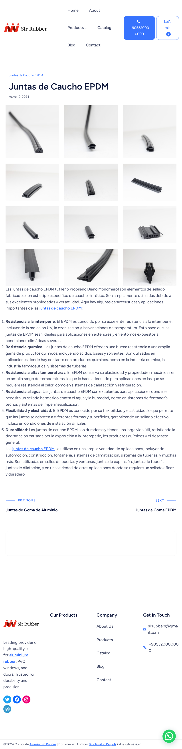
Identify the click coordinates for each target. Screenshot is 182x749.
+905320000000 (139, 31)
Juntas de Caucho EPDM (26, 75)
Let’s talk (167, 24)
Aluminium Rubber (43, 744)
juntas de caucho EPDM (60, 308)
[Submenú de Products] (86, 28)
